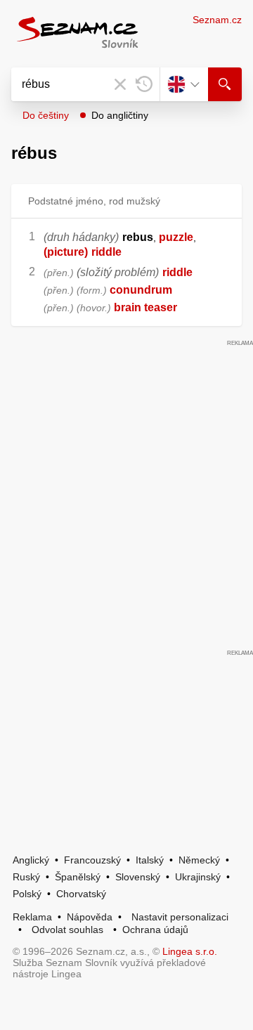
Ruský (26, 876)
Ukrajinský (198, 876)
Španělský (77, 876)
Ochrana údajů (155, 929)
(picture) (66, 252)
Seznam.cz (217, 19)
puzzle (176, 237)
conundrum (141, 290)
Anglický (31, 860)
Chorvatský (81, 893)
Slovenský (137, 876)
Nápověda (89, 917)
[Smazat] (120, 84)
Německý (199, 860)
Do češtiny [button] (45, 115)
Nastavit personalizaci (179, 917)
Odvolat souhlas (67, 929)
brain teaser (145, 307)
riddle (106, 252)
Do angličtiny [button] (119, 115)
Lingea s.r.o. (189, 951)
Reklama (32, 917)
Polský (27, 893)
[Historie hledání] (144, 84)
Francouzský (92, 860)
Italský (150, 860)
